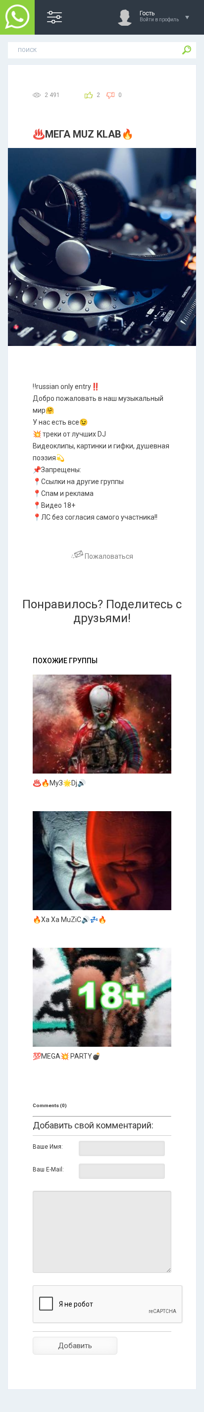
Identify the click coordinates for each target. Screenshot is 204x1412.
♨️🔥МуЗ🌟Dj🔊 (59, 783)
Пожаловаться (108, 556)
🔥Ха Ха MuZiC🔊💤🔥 (69, 920)
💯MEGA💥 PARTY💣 (67, 1056)
